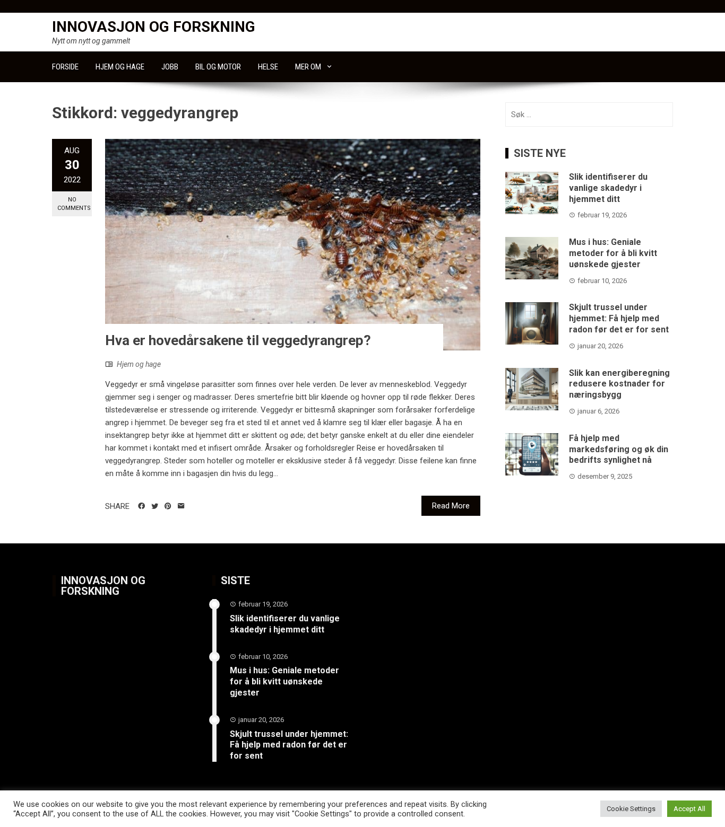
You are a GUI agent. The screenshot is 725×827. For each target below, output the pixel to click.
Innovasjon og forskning (153, 27)
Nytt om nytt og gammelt (91, 41)
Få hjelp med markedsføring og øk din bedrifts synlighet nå (618, 449)
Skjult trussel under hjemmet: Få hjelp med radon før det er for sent (619, 318)
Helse (268, 67)
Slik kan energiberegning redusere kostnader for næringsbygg (619, 384)
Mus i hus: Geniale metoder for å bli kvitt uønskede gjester (613, 253)
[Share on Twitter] (154, 506)
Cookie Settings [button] (631, 809)
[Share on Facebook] (141, 506)
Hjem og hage (120, 67)
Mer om (308, 67)
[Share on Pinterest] (168, 506)
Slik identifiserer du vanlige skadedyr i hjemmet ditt (608, 188)
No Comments (74, 203)
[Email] (181, 506)
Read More (451, 506)
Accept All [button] (689, 809)
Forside (65, 67)
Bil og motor (218, 67)
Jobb (169, 67)
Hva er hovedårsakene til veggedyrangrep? (238, 340)
